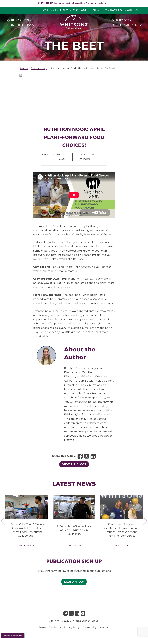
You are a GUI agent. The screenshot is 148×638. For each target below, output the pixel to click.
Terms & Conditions (50, 627)
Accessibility (90, 627)
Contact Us (113, 10)
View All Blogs (74, 464)
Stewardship (39, 68)
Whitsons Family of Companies (66, 10)
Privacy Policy (72, 627)
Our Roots (120, 20)
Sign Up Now (74, 581)
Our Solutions (19, 25)
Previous (4, 521)
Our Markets (18, 20)
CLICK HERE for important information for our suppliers (72, 3)
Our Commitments (126, 25)
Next (143, 521)
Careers (131, 10)
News (97, 10)
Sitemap (104, 627)
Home (24, 68)
